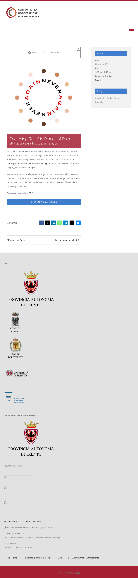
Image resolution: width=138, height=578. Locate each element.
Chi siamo (12, 557)
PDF (31, 193)
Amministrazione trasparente (85, 557)
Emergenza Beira (16, 240)
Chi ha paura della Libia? (67, 240)
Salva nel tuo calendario (44, 202)
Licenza (61, 557)
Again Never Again (27, 167)
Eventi (98, 80)
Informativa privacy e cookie (37, 557)
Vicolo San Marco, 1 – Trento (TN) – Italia (22, 521)
